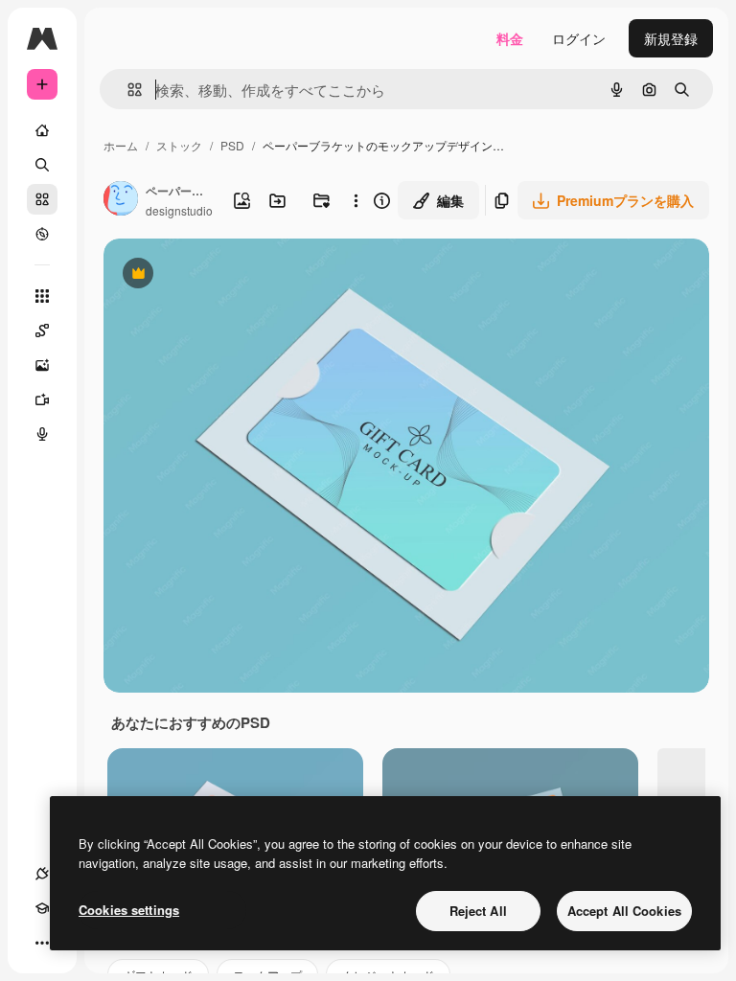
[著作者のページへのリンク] (121, 200)
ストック (179, 145)
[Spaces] (42, 330)
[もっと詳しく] (42, 233)
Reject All (478, 910)
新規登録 (671, 38)
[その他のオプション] (356, 200)
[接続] (42, 873)
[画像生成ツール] (42, 365)
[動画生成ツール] (42, 399)
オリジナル (235, 275)
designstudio (179, 210)
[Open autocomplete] (127, 89)
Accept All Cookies (624, 910)
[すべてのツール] (42, 296)
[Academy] (42, 908)
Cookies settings (129, 910)
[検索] (42, 164)
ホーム (121, 145)
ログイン (579, 38)
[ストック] (42, 199)
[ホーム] (42, 130)
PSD (232, 145)
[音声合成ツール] (42, 434)
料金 (509, 38)
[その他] (42, 942)
